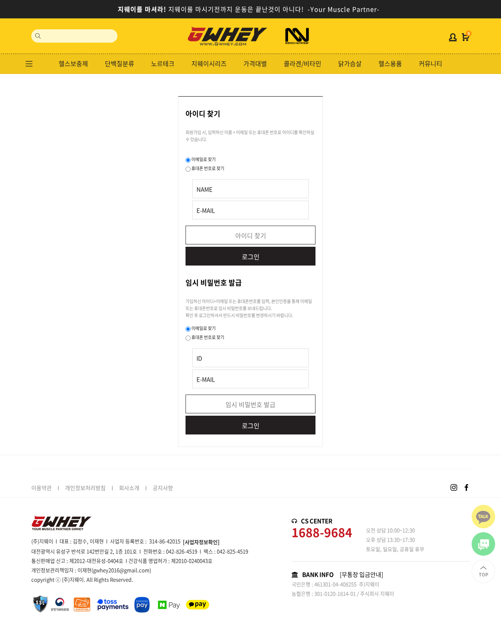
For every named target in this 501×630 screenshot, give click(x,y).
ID (199, 358)
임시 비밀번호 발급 (250, 404)
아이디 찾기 (250, 235)
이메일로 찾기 (203, 159)
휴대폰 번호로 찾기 (207, 168)
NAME (204, 189)
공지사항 (163, 488)
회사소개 (129, 488)
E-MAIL (205, 210)
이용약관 (41, 488)
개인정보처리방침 (85, 488)
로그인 (251, 256)
